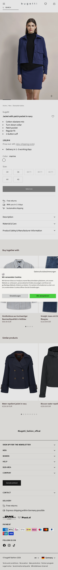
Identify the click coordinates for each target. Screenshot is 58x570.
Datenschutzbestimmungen (45, 271)
